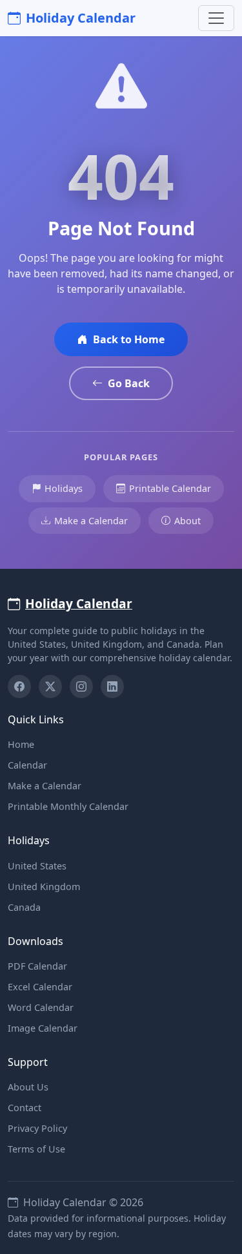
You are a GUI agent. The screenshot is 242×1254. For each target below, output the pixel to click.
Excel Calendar (40, 987)
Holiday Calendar (81, 18)
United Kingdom (44, 886)
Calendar (27, 765)
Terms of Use (36, 1149)
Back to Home (129, 339)
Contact (24, 1107)
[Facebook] (19, 686)
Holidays (64, 488)
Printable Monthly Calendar (68, 806)
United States (37, 866)
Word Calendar (41, 1007)
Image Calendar (42, 1028)
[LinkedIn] (112, 686)
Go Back (129, 383)
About (187, 521)
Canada (24, 907)
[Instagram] (81, 686)
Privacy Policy (37, 1128)
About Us (28, 1087)
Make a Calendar (91, 521)
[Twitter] (50, 686)
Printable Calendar (170, 488)
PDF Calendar (37, 966)
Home (21, 744)
